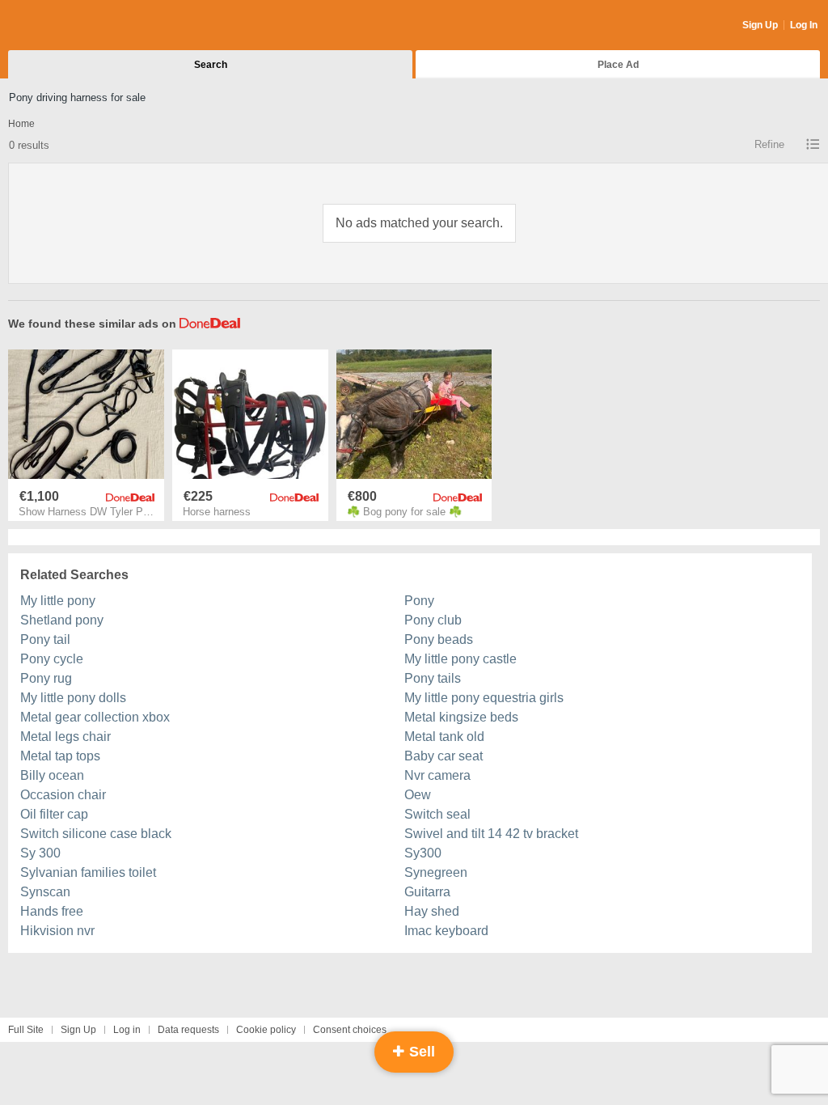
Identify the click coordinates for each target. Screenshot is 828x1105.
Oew (417, 795)
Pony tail (45, 639)
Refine (769, 144)
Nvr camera (437, 775)
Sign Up (760, 25)
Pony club (433, 620)
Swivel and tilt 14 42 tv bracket (491, 833)
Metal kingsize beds (461, 717)
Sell (420, 1052)
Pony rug (46, 678)
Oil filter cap (54, 814)
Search (210, 64)
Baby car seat (443, 756)
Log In (803, 25)
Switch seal (437, 814)
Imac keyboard (446, 931)
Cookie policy (266, 1029)
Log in (127, 1029)
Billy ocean (52, 775)
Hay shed (431, 911)
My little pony (57, 601)
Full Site (26, 1029)
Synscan (45, 892)
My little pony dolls (73, 698)
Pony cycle (51, 659)
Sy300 (422, 853)
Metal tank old (444, 736)
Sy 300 (40, 853)
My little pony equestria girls (484, 698)
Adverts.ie (71, 26)
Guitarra (427, 892)
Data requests (188, 1029)
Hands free (51, 911)
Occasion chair (63, 795)
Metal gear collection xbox (95, 717)
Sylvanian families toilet (88, 872)
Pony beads (438, 639)
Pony (419, 601)
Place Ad (618, 64)
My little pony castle (460, 659)
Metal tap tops (60, 756)
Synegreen (435, 872)
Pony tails (432, 678)
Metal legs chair (65, 736)
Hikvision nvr (57, 931)
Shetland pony (62, 620)
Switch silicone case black (95, 833)
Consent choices (350, 1029)
